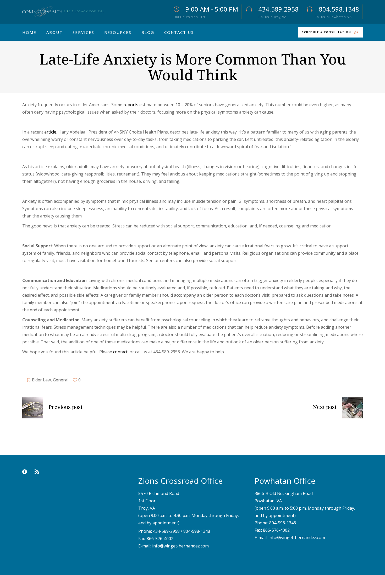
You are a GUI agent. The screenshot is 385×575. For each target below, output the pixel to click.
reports (130, 105)
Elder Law (41, 380)
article (50, 132)
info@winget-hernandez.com (180, 546)
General (60, 380)
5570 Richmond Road (158, 493)
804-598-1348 (196, 531)
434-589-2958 (166, 531)
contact (121, 352)
